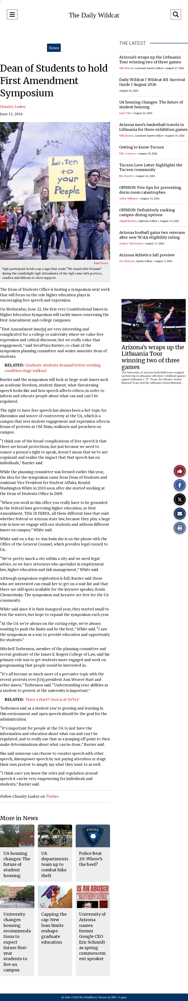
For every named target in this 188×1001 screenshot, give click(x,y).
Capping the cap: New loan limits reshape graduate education (54, 928)
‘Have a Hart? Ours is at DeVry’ (52, 699)
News (54, 47)
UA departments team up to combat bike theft (54, 864)
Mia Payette (126, 176)
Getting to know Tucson (141, 147)
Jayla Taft (125, 113)
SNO (114, 997)
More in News (19, 818)
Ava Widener (127, 261)
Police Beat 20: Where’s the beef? (90, 859)
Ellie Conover (127, 153)
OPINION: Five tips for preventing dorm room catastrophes (150, 190)
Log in (123, 997)
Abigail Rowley (128, 221)
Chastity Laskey (13, 106)
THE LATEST (132, 43)
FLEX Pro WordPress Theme (90, 997)
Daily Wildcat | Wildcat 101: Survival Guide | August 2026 (152, 82)
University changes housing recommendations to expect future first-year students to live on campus (17, 942)
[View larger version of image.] (55, 191)
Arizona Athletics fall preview (147, 255)
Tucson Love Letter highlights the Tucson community (150, 167)
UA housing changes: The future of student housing (16, 864)
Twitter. (52, 796)
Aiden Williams (128, 198)
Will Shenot (126, 68)
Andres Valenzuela (131, 243)
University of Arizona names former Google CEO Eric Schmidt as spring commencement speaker (92, 936)
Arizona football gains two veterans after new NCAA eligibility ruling (152, 235)
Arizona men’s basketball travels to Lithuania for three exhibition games (153, 127)
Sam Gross (101, 263)
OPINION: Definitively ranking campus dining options (147, 212)
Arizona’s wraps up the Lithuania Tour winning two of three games (150, 59)
